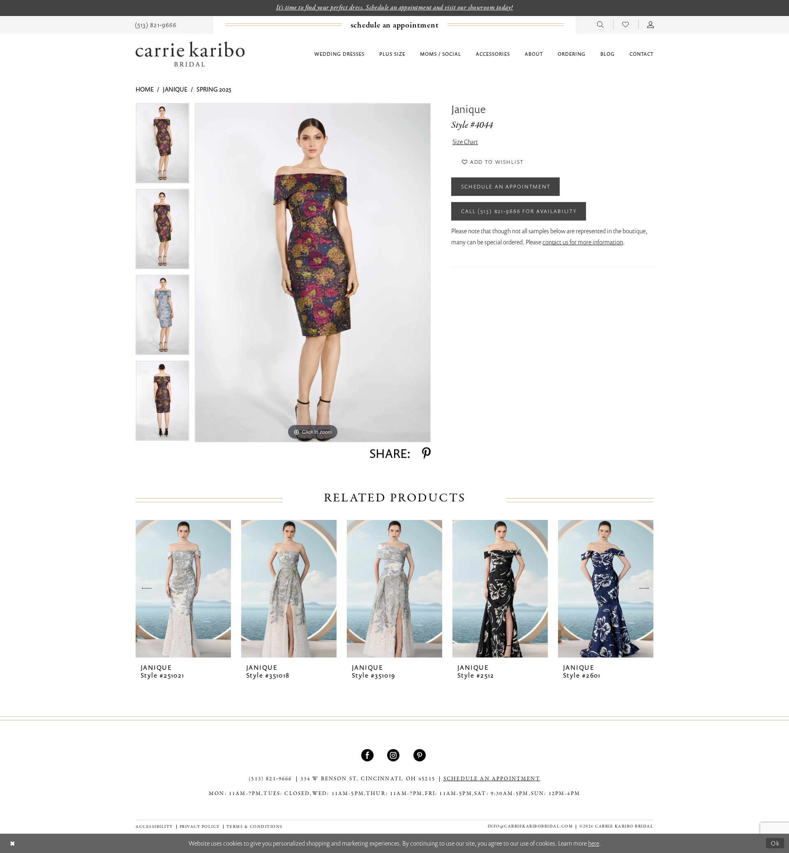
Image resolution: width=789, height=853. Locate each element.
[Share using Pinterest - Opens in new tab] (426, 453)
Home (145, 89)
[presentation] (183, 589)
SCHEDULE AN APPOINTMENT (491, 779)
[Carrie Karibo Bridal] (190, 54)
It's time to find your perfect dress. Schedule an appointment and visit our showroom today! (394, 7)
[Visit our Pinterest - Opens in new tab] (420, 755)
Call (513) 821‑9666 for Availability (519, 211)
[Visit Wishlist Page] (625, 24)
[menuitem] (156, 24)
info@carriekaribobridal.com (530, 826)
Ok (775, 843)
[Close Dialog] (12, 843)
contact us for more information (582, 242)
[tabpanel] (162, 146)
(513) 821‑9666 (270, 779)
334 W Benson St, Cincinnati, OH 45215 (367, 779)
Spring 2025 (213, 89)
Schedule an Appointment (506, 186)
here (593, 843)
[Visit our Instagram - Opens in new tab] (394, 755)
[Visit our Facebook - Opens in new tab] (368, 755)
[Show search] (600, 24)
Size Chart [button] (465, 142)
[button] (650, 24)
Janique (175, 89)
